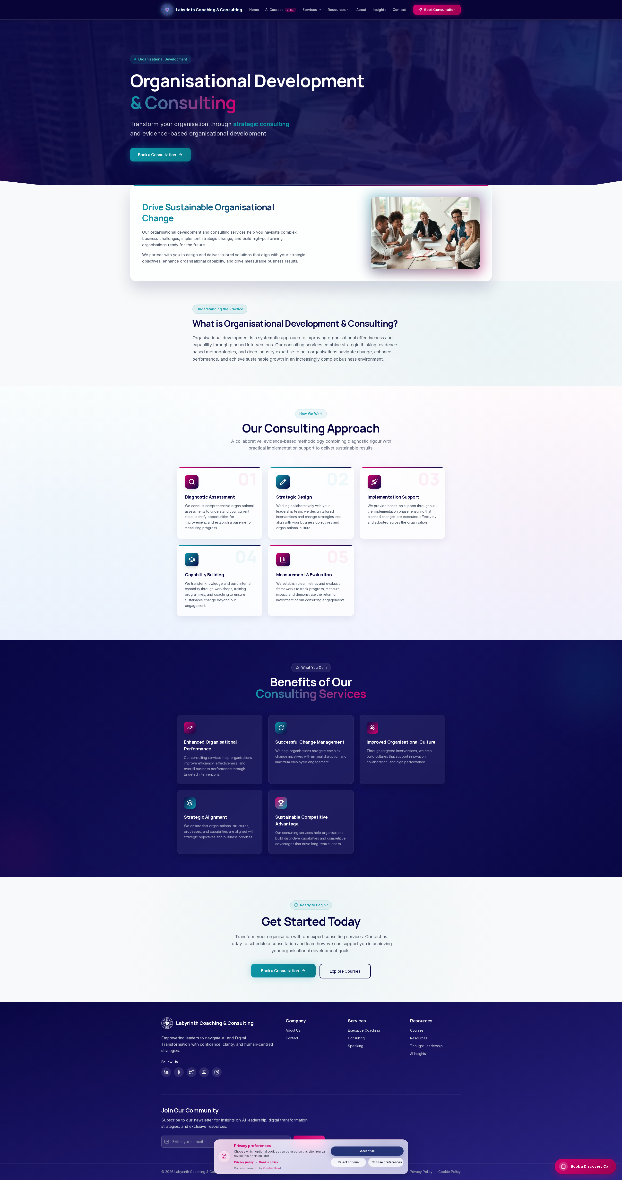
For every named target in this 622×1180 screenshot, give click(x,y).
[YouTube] (204, 1072)
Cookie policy (268, 1162)
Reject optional (348, 1162)
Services (309, 10)
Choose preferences (386, 1162)
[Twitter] (191, 1072)
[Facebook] (179, 1072)
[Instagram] (217, 1072)
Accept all (367, 1151)
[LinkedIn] (166, 1072)
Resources (337, 10)
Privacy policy (244, 1162)
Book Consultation (440, 9)
